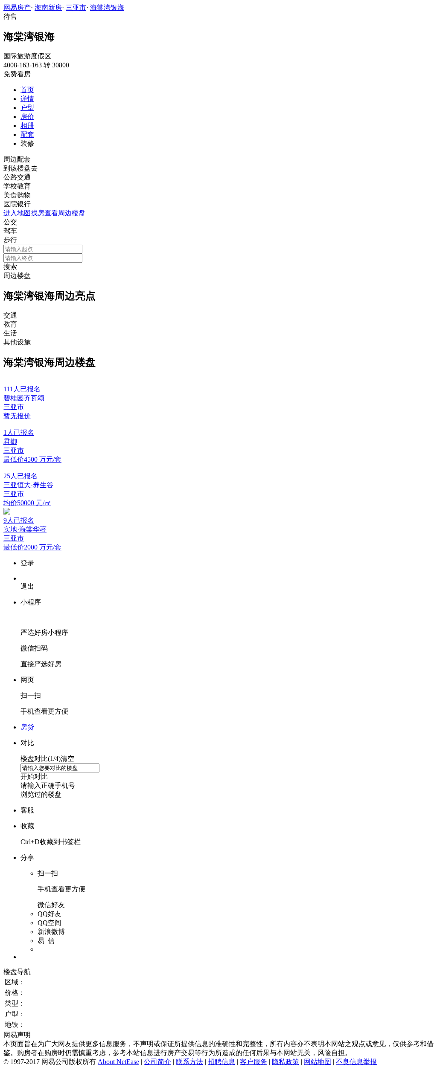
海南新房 (48, 7)
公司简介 (157, 1061)
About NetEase (118, 1061)
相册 (27, 125)
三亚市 (76, 7)
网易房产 (17, 7)
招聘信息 (221, 1061)
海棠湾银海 (107, 7)
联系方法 (189, 1061)
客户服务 (253, 1061)
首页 (27, 89)
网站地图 (317, 1061)
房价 (27, 116)
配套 (27, 134)
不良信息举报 (356, 1061)
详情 (27, 98)
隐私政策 (285, 1061)
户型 (27, 107)
